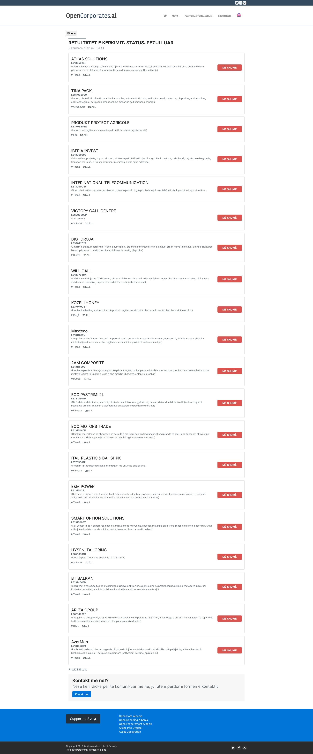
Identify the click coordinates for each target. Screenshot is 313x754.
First (71, 669)
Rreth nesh (224, 16)
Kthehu (71, 33)
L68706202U (79, 94)
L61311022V (78, 335)
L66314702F (78, 614)
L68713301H (78, 554)
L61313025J (78, 490)
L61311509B (78, 366)
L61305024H (78, 63)
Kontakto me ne (97, 749)
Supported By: (81, 719)
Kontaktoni (81, 694)
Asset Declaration (130, 731)
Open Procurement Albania (135, 723)
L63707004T (79, 306)
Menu (175, 16)
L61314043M (78, 582)
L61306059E (78, 154)
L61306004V (79, 186)
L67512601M (78, 398)
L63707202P (78, 243)
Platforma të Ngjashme (198, 16)
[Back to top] (244, 748)
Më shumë (229, 67)
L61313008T (78, 522)
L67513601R (78, 462)
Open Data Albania (130, 716)
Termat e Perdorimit (77, 749)
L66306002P (79, 214)
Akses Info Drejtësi (130, 727)
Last (84, 669)
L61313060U (78, 430)
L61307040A (79, 274)
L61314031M (78, 646)
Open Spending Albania (133, 720)
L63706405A (79, 126)
